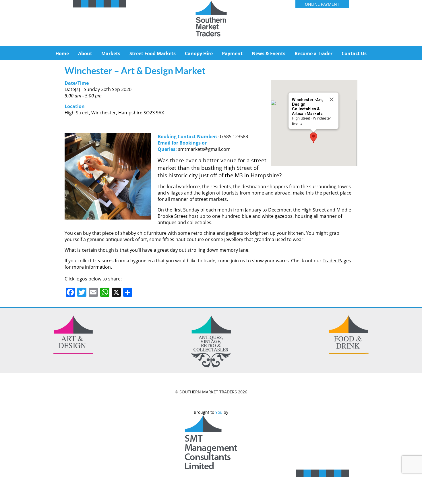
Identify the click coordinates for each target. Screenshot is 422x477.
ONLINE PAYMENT (322, 4)
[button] (313, 137)
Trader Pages (337, 260)
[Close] (331, 99)
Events (297, 123)
